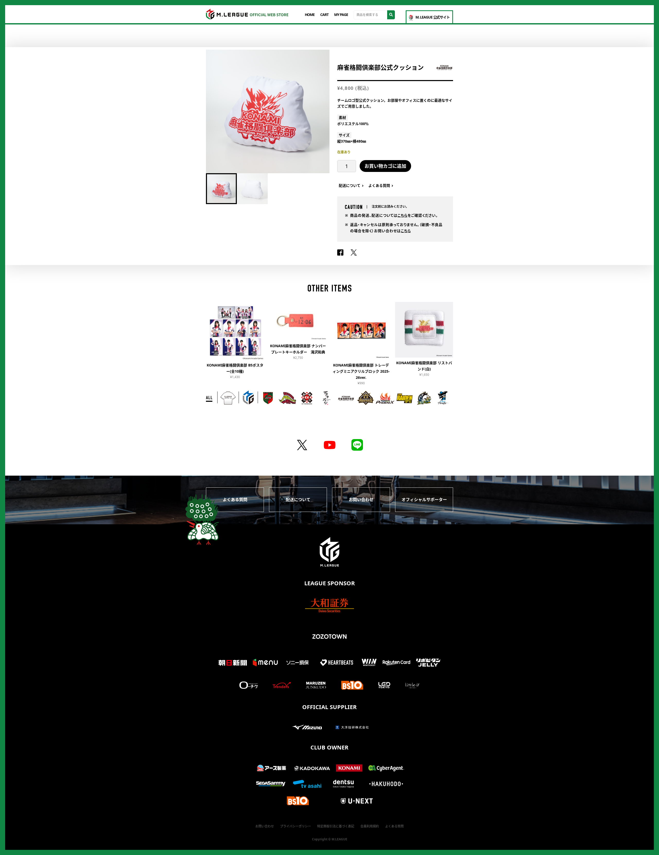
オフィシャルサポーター (424, 499)
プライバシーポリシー (295, 826)
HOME (310, 14)
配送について (298, 499)
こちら (402, 215)
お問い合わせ (361, 499)
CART (324, 14)
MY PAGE (341, 14)
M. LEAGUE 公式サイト (432, 17)
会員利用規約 (369, 826)
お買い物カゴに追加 (385, 166)
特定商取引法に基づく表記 (335, 826)
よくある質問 (235, 499)
